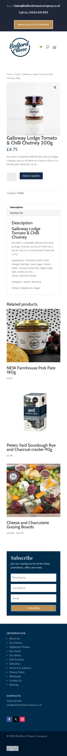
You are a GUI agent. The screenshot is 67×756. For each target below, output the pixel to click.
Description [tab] (16, 207)
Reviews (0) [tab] (16, 212)
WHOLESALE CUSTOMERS (33, 24)
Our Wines (15, 655)
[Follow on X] (15, 719)
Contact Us (15, 680)
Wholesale (15, 676)
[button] (55, 87)
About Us (14, 638)
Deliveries (14, 663)
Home (10, 74)
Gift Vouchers (16, 659)
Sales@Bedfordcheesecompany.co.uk (37, 6)
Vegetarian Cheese (19, 646)
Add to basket (31, 176)
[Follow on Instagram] (22, 719)
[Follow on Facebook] (9, 719)
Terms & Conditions (20, 667)
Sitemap (14, 684)
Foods (17, 74)
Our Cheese (15, 642)
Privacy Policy (17, 672)
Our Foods (15, 651)
